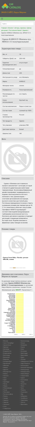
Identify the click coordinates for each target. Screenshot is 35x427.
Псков (5, 390)
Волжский (6, 357)
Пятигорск (6, 392)
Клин (22, 349)
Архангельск (7, 345)
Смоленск (6, 404)
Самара (5, 398)
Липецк (23, 359)
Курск (22, 357)
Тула (22, 388)
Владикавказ (7, 353)
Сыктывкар (24, 380)
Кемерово (24, 345)
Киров (23, 347)
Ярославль (24, 404)
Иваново (6, 365)
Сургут (23, 378)
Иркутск (5, 369)
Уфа (22, 394)
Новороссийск (25, 371)
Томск (22, 386)
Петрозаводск (7, 388)
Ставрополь (7, 408)
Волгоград (6, 355)
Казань (5, 373)
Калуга (23, 343)
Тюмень (23, 390)
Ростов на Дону (8, 394)
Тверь (22, 382)
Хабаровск (24, 396)
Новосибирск (25, 373)
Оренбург (6, 382)
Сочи (4, 406)
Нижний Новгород (26, 367)
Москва (5, 341)
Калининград (25, 341)
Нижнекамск (25, 365)
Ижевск (5, 367)
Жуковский (6, 363)
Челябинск (24, 398)
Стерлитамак (25, 375)
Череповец (24, 400)
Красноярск (24, 355)
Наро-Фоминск (25, 363)
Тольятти (23, 384)
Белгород (6, 349)
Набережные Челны (27, 361)
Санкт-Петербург (8, 343)
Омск (5, 378)
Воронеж (6, 359)
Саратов (5, 402)
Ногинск (5, 375)
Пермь (5, 386)
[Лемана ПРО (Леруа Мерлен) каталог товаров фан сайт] (4, 5)
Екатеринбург (7, 361)
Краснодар (24, 353)
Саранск (5, 400)
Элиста (23, 402)
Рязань (5, 396)
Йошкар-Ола (7, 371)
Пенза (5, 384)
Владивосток (7, 351)
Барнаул (5, 347)
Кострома (24, 351)
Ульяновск (24, 392)
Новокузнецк (25, 369)
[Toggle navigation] (2, 18)
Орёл (5, 380)
